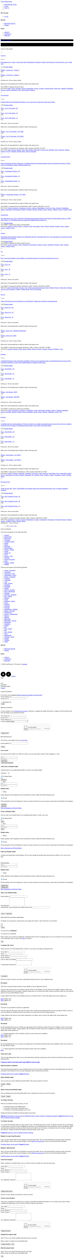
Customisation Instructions (8, 964)
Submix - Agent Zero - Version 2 (10, 70)
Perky (42, 226)
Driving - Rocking (9, 590)
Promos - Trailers (9, 549)
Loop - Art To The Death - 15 (9, 118)
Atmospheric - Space (10, 575)
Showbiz (6, 558)
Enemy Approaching (27, 88)
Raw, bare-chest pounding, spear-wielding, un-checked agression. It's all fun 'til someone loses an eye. (30, 258)
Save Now (4, 761)
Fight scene (57, 88)
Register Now (4, 733)
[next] (13, 676)
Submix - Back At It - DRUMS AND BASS (13, 331)
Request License (5, 1231)
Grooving (7, 606)
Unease (51, 475)
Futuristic (7, 604)
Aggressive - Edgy (9, 573)
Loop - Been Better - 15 (7, 441)
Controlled (28, 473)
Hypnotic (7, 607)
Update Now (4, 885)
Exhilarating (64, 208)
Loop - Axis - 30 (5, 269)
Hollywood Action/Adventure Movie (38, 288)
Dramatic (18, 88)
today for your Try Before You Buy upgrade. (17, 1132)
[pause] (8, 676)
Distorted (51, 150)
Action (9, 208)
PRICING (7, 35)
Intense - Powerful (9, 611)
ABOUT (6, 32)
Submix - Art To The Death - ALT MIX (12, 131)
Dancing (15, 349)
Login (2, 704)
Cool (5, 582)
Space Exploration (31, 151)
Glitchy (53, 410)
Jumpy (69, 473)
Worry (70, 209)
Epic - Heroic (8, 596)
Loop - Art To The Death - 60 (9, 108)
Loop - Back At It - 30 (7, 312)
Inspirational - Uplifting (11, 609)
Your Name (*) (5, 716)
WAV (2, 1000)
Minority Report (54, 288)
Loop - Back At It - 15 (7, 317)
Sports (40, 412)
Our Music (8, 40)
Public (5, 792)
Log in (6, 6)
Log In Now (24, 740)
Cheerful (25, 226)
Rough (35, 412)
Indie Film (7, 546)
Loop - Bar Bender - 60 (7, 369)
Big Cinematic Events (5, 481)
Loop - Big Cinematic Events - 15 (10, 506)
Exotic (6, 599)
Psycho (8, 151)
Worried (65, 209)
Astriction (3, 233)
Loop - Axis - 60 (5, 264)
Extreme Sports (48, 88)
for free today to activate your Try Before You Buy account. (20, 1116)
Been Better (3, 417)
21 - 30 (14, 526)
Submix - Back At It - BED (8, 335)
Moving (34, 349)
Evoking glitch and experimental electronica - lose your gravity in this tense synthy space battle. (28, 102)
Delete (8, 1084)
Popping (44, 349)
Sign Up (6, 8)
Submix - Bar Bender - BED (9, 392)
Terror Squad (25, 90)
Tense (45, 209)
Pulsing (19, 412)
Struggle (44, 412)
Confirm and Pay (5, 1244)
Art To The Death (4, 95)
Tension (49, 209)
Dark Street (36, 150)
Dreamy (6, 588)
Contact (3, 688)
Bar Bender (3, 354)
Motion (29, 349)
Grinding (58, 410)
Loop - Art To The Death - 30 (9, 113)
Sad (5, 630)
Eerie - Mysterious (9, 591)
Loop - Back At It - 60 (7, 307)
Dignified (7, 585)
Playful (47, 226)
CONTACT (7, 34)
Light (30, 226)
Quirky (6, 551)
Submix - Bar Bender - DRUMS (10, 397)
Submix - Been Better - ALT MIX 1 (11, 455)
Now (2, 821)
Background (7, 537)
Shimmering (7, 635)
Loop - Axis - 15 (5, 274)
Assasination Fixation (5, 156)
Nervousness (16, 209)
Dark (23, 150)
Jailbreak (63, 88)
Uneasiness (57, 475)
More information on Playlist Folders (11, 808)
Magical (6, 616)
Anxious (13, 150)
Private (5, 798)
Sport (5, 561)
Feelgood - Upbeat (9, 601)
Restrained (28, 475)
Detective (45, 473)
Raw (5, 627)
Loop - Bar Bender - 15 (7, 378)
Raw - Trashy (8, 628)
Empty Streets (22, 349)
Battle (9, 88)
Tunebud (24, 664)
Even (57, 473)
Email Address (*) (6, 697)
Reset (3, 746)
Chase (13, 88)
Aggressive (22, 410)
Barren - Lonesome (9, 577)
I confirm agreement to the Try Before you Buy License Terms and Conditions (25, 1033)
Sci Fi (6, 554)
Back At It (3, 294)
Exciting (41, 88)
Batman (19, 150)
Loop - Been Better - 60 (7, 432)
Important (25, 244)
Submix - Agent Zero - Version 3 (10, 75)
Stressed (40, 209)
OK (13, 1244)
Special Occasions (9, 559)
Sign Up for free (22, 695)
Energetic (7, 593)
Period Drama (8, 548)
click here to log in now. (21, 711)
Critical (20, 244)
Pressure (3, 90)
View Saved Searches (7, 762)
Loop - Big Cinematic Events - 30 (10, 501)
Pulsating (13, 151)
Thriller (18, 289)
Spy (33, 475)
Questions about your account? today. (15, 1074)
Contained (21, 473)
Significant (51, 244)
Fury (26, 288)
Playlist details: (5, 863)
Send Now (9, 913)
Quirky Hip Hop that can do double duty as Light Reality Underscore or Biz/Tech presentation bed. (29, 301)
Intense (3, 209)
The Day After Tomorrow (8, 289)
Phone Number (5, 957)
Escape (36, 88)
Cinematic (7, 540)
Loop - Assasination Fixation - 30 (10, 176)
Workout (32, 90)
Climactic (7, 578)
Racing (8, 90)
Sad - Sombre (8, 632)
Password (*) (4, 698)
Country (3, 721)
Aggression (15, 410)
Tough (56, 412)
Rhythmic (56, 349)
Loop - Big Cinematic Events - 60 (10, 496)
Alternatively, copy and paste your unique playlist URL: (17, 907)
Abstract (6, 535)
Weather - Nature (9, 562)
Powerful (29, 209)
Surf (19, 90)
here (23, 938)
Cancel (3, 1084)
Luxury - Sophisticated (10, 614)
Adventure (15, 208)
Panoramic (7, 624)
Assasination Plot (4, 214)
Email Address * (5, 896)
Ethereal (6, 598)
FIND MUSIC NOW (10, 4)
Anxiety (29, 208)
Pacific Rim (63, 288)
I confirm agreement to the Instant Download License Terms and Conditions (24, 1048)
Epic (54, 208)
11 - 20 (10, 526)
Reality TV (7, 553)
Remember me (7, 702)
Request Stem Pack (6, 1191)
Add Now (3, 780)
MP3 (2, 999)
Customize (4, 976)
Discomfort (52, 473)
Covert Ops (48, 208)
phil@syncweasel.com (37, 1141)
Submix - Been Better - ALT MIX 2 (11, 460)
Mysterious (7, 622)
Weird (6, 641)
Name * (3, 954)
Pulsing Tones (21, 151)
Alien (8, 150)
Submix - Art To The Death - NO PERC (12, 136)
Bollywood (7, 538)
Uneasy (60, 209)
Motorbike (70, 88)
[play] (3, 676)
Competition (29, 410)
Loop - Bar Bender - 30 (7, 373)
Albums (6, 25)
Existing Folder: (7, 776)
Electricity (61, 150)
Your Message (5, 905)
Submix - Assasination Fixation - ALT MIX (13, 194)
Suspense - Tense (9, 637)
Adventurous (22, 208)
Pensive (23, 209)
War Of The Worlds (35, 289)
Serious (45, 244)
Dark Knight (29, 150)
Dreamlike (7, 586)
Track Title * (4, 952)
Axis (2, 251)
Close (2, 913)
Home (2, 40)
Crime (40, 473)
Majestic (6, 617)
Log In (6, 16)
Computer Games (9, 541)
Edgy (56, 150)
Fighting (48, 410)
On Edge (16, 475)
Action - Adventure (9, 570)
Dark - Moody (8, 583)
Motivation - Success (10, 620)
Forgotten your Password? (34, 695)
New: (4, 781)
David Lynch (44, 150)
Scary (61, 349)
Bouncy (20, 226)
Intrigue (67, 150)
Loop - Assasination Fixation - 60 (10, 171)
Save (2, 927)
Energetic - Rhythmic (10, 594)
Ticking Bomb (25, 289)
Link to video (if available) (8, 959)
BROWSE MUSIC (9, 23)
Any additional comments (8, 1180)
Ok (2, 941)
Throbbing (51, 412)
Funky (6, 603)
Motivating (7, 619)
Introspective (8, 612)
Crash (35, 410)
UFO (60, 412)
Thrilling (55, 209)
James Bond (9, 209)
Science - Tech (8, 556)
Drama (6, 543)
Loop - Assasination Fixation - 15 (10, 181)
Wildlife (6, 564)
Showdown (14, 90)
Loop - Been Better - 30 (7, 436)
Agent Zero (3, 55)
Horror (6, 545)
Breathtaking (41, 208)
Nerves (3, 475)
